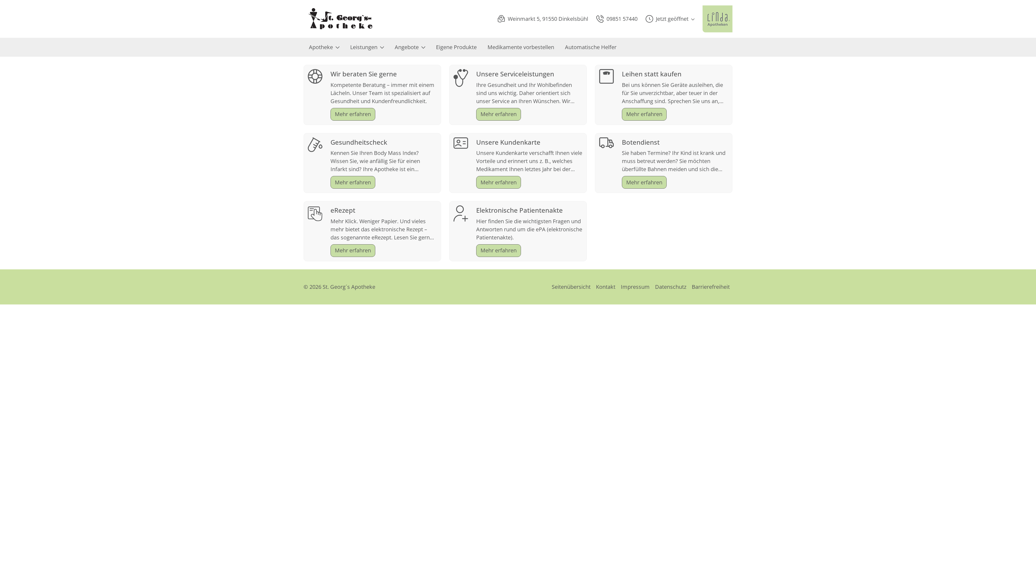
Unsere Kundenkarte (508, 142)
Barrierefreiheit (711, 286)
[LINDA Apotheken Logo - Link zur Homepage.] (717, 18)
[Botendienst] (606, 142)
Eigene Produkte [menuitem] (456, 47)
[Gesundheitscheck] (315, 144)
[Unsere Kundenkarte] (461, 142)
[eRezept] (315, 213)
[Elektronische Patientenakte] (461, 213)
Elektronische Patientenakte (519, 210)
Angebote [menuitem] (407, 47)
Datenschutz (670, 286)
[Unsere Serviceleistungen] (461, 77)
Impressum (635, 286)
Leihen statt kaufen (651, 73)
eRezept (342, 210)
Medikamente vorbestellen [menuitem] (521, 47)
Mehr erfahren (353, 114)
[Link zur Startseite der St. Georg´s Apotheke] (340, 19)
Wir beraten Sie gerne (363, 73)
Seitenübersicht (571, 286)
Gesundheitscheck (358, 142)
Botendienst (641, 142)
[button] (670, 19)
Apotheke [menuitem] (321, 47)
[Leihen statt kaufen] (606, 75)
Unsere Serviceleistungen (515, 73)
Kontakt (605, 286)
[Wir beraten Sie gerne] (315, 75)
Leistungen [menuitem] (363, 47)
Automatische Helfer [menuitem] (590, 47)
